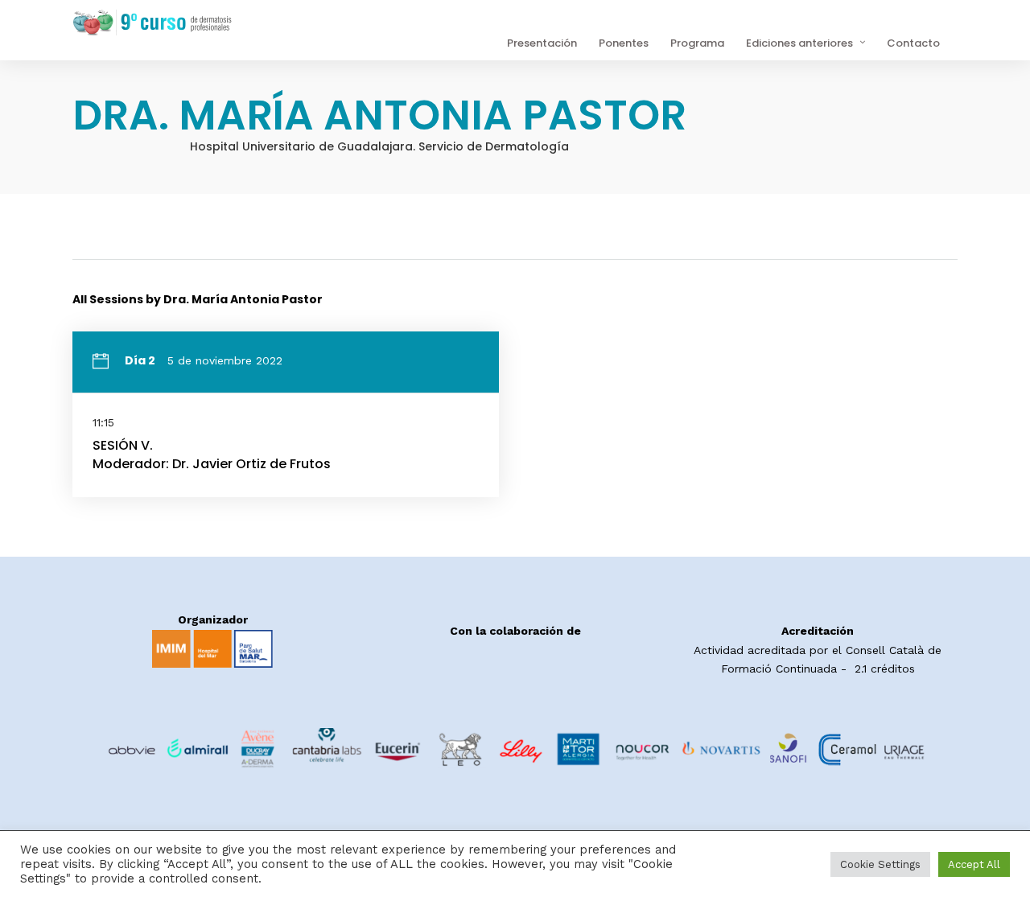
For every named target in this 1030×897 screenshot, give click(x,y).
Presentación (542, 43)
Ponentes (624, 43)
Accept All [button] (974, 864)
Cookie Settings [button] (880, 864)
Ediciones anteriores (799, 43)
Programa (697, 43)
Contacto (913, 43)
